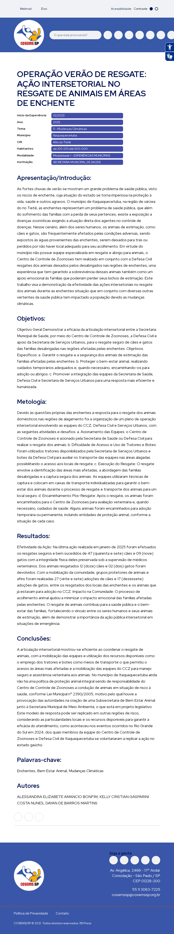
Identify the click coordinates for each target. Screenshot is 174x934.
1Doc (43, 9)
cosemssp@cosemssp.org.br (136, 894)
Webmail (25, 9)
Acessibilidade (121, 9)
